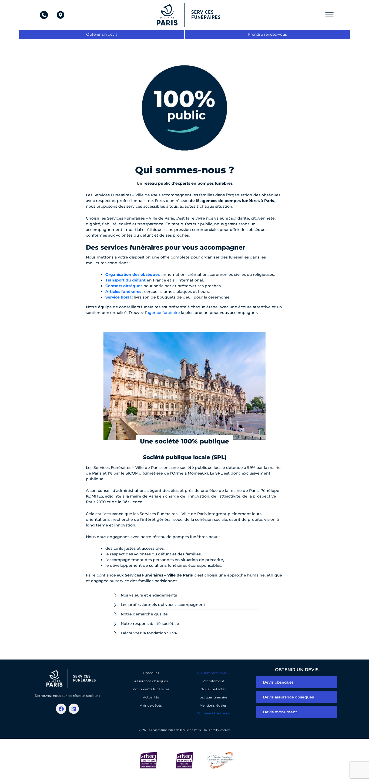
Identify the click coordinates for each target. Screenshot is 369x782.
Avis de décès (151, 705)
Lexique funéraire (213, 697)
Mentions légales (213, 705)
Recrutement (213, 681)
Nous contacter (213, 689)
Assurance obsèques (151, 681)
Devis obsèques (278, 682)
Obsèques (151, 673)
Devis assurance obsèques (288, 697)
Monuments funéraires (150, 689)
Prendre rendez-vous (267, 34)
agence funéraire (163, 312)
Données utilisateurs (213, 713)
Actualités (151, 697)
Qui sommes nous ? (213, 673)
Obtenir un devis (102, 34)
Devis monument (280, 712)
